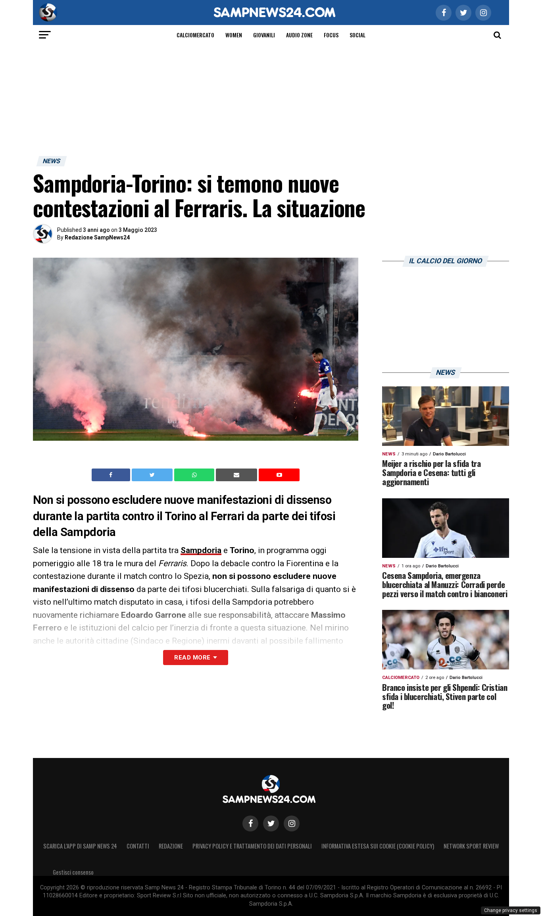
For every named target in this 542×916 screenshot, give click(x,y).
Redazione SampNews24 (97, 237)
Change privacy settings (510, 910)
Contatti (138, 846)
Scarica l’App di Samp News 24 (80, 846)
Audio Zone (299, 35)
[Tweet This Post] (153, 475)
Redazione (171, 846)
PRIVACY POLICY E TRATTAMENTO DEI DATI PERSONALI (252, 846)
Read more (192, 657)
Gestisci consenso (73, 872)
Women (233, 35)
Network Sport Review (471, 846)
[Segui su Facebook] (250, 823)
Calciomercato (195, 35)
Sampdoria (201, 550)
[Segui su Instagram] (292, 823)
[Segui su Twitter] (271, 823)
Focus (331, 35)
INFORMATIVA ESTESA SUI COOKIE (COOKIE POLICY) (377, 846)
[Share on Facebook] (112, 475)
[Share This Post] (195, 475)
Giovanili (264, 35)
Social (357, 35)
